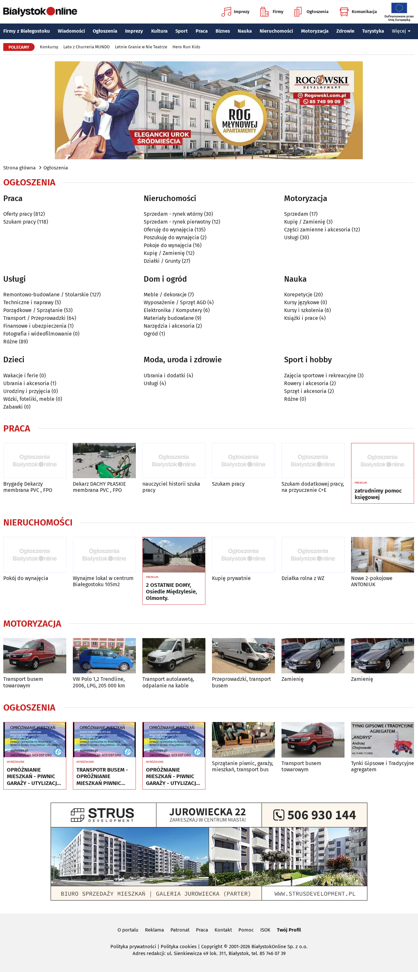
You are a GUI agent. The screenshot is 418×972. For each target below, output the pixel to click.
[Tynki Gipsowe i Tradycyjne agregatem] (382, 740)
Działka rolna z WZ (302, 578)
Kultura (159, 31)
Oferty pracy (17, 214)
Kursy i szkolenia (303, 310)
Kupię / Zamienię (164, 253)
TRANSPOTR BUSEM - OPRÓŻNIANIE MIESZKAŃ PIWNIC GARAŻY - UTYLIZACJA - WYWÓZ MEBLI (103, 777)
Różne (10, 341)
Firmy (278, 11)
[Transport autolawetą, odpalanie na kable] (173, 656)
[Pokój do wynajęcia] (34, 554)
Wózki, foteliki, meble (29, 399)
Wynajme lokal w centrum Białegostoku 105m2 (103, 581)
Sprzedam (296, 214)
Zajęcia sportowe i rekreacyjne (320, 375)
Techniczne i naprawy (28, 302)
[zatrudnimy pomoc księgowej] (382, 460)
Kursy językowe (301, 302)
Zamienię (292, 679)
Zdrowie (345, 31)
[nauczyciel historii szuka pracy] (173, 460)
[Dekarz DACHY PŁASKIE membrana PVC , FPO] (104, 460)
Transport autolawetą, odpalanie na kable (168, 682)
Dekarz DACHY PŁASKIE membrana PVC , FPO (99, 487)
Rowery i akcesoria (306, 383)
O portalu (128, 930)
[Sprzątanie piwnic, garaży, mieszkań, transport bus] (243, 740)
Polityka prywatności (133, 946)
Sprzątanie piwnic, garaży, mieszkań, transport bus (242, 766)
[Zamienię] (313, 656)
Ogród (151, 334)
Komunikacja (364, 11)
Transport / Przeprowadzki (34, 318)
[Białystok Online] (40, 12)
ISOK (265, 930)
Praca (202, 31)
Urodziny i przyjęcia (26, 391)
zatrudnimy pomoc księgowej (378, 494)
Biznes (223, 31)
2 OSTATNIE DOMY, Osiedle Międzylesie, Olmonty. (171, 592)
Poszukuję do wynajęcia (171, 237)
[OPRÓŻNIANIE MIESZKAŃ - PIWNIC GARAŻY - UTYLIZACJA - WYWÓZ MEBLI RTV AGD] (35, 740)
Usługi (291, 237)
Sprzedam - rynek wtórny (173, 214)
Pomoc (246, 930)
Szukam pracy (19, 222)
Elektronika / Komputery (173, 310)
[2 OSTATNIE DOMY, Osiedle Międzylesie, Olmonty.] (174, 554)
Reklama (154, 930)
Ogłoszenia (318, 11)
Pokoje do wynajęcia (168, 245)
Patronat (179, 930)
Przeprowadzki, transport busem (241, 682)
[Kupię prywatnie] (243, 554)
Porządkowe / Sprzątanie (33, 310)
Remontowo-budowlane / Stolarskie (46, 294)
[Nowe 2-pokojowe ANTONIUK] (382, 554)
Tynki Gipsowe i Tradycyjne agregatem (382, 766)
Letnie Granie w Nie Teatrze (141, 47)
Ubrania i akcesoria (26, 383)
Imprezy (241, 11)
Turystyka (373, 31)
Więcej (399, 31)
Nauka (245, 31)
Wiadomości (71, 31)
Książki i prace (301, 318)
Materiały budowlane (169, 318)
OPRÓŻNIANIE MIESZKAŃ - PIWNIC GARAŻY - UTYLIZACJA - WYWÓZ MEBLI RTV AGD (33, 777)
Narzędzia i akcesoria (169, 326)
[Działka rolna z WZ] (313, 554)
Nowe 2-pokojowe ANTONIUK (372, 581)
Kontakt (223, 930)
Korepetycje (298, 294)
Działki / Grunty (162, 261)
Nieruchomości (276, 31)
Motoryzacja (315, 31)
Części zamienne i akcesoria (317, 230)
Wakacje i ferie (20, 375)
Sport (181, 31)
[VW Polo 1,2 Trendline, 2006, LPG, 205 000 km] (104, 656)
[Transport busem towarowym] (34, 656)
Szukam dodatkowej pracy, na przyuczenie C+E (312, 487)
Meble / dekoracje (165, 294)
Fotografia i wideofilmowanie (37, 334)
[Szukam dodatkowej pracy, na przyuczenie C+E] (313, 460)
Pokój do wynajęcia (25, 578)
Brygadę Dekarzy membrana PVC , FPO (27, 487)
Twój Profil (289, 930)
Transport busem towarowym (23, 682)
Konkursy (49, 47)
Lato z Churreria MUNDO (86, 47)
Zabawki (13, 407)
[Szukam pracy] (243, 460)
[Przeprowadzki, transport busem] (243, 656)
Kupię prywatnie (231, 578)
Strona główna (19, 168)
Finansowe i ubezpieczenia (35, 326)
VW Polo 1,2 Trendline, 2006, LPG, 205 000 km (99, 682)
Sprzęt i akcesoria (305, 391)
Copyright (211, 946)
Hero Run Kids (186, 47)
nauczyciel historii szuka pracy (171, 487)
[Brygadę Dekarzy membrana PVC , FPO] (34, 460)
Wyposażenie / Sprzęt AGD (175, 302)
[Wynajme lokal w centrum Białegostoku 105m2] (104, 554)
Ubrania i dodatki (164, 375)
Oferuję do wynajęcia (168, 230)
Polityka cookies (179, 946)
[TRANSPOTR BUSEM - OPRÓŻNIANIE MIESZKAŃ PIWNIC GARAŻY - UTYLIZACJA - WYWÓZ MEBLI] (104, 740)
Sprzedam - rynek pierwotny (177, 222)
